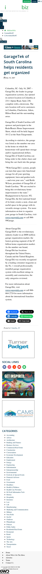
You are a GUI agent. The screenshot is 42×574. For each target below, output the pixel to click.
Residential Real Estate (14, 529)
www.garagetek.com (14, 217)
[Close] (2, 27)
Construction (10, 450)
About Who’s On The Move (15, 555)
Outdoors (9, 519)
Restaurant (10, 532)
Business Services (12, 445)
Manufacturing (11, 507)
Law (8, 502)
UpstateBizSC (9, 33)
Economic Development (14, 455)
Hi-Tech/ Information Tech (15, 492)
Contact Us (9, 563)
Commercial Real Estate (14, 447)
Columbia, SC (15, 328)
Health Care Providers (13, 490)
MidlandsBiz (11, 30)
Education (9, 457)
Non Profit (10, 514)
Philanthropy (10, 522)
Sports (8, 537)
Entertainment (11, 467)
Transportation (11, 544)
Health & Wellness (12, 487)
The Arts (9, 542)
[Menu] (1, 15)
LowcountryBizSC (10, 35)
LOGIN (34, 1)
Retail (8, 534)
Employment (10, 460)
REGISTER (27, 1)
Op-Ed (8, 517)
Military (9, 512)
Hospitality (10, 497)
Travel (8, 547)
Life (7, 504)
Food (8, 480)
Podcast (9, 524)
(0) (41, 1)
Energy (8, 462)
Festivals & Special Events (15, 475)
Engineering (10, 465)
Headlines (9, 485)
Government (10, 482)
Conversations (11, 452)
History (9, 494)
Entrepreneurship (12, 470)
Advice (8, 437)
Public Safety (10, 527)
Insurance (9, 499)
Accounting (10, 435)
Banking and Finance (13, 442)
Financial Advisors (12, 477)
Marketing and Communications (17, 509)
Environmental (11, 472)
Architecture (10, 440)
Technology (10, 539)
